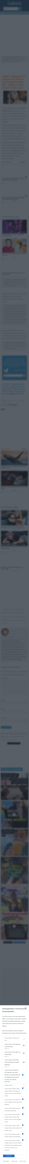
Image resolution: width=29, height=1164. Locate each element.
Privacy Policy (23, 1161)
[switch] (23, 1045)
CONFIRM (9, 1156)
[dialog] (14, 1084)
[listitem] (14, 1039)
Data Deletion (6, 1161)
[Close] (26, 1008)
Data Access (14, 1161)
